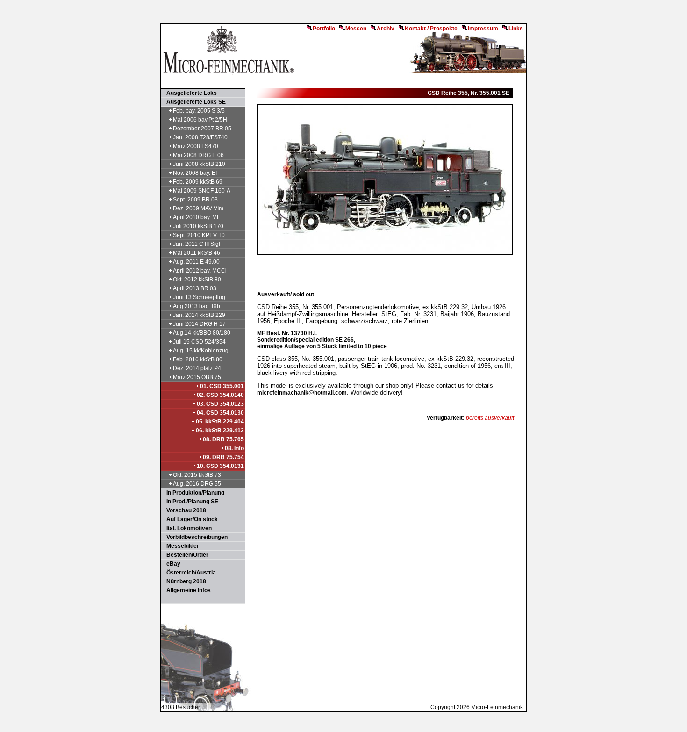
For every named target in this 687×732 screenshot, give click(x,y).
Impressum (483, 28)
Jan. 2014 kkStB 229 (199, 315)
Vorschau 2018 (184, 510)
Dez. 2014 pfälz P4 (197, 368)
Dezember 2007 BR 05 (202, 128)
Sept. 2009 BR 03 (195, 199)
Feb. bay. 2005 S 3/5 (199, 111)
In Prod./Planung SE (190, 501)
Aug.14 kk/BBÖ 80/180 (201, 333)
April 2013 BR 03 (194, 288)
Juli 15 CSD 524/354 (199, 341)
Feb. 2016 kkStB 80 (197, 359)
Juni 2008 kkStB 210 (199, 164)
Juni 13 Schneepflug (199, 297)
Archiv (385, 28)
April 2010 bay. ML (196, 217)
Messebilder (180, 546)
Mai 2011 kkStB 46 (196, 253)
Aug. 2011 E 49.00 (196, 261)
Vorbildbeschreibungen (195, 537)
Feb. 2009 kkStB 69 (197, 182)
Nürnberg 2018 (184, 581)
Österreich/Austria (189, 572)
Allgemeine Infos (186, 590)
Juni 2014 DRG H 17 (199, 324)
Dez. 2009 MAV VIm (198, 208)
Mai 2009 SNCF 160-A (201, 190)
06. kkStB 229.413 (220, 430)
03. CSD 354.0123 (220, 404)
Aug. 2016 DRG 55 (197, 484)
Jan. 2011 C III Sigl (196, 244)
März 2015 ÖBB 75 (197, 377)
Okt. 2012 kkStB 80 (197, 279)
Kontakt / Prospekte (431, 28)
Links (515, 28)
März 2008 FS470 (195, 146)
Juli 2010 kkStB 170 (198, 226)
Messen (355, 28)
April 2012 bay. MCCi (200, 270)
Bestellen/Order (185, 555)
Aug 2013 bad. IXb (196, 306)
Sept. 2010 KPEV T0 (199, 235)
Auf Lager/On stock (190, 519)
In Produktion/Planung (193, 492)
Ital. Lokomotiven (187, 528)
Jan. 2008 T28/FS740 (200, 137)
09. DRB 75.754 (223, 457)
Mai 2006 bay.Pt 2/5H (200, 119)
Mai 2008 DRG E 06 (198, 155)
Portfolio (324, 28)
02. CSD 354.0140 (220, 395)
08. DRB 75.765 (223, 439)
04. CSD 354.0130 (220, 412)
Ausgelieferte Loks (189, 93)
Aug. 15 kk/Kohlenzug (201, 350)
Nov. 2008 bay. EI (195, 173)
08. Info (234, 448)
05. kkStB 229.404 (220, 421)
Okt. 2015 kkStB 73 (197, 475)
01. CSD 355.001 (222, 386)
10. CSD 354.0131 (220, 466)
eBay (171, 563)
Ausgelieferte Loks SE (194, 102)
